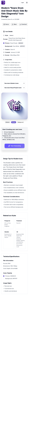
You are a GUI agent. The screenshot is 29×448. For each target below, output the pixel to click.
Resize (7, 24)
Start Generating (16, 146)
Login (22, 2)
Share (15, 24)
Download (24, 24)
